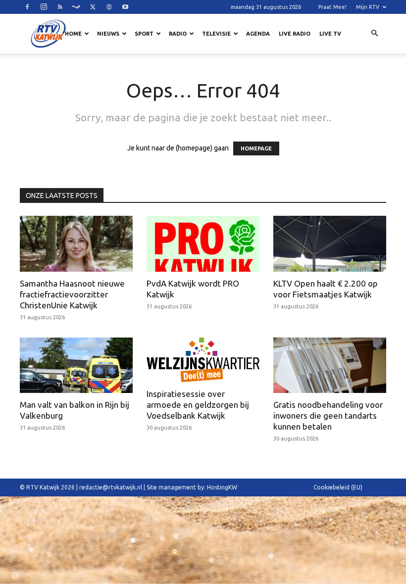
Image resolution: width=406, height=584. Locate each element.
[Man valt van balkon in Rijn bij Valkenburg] (76, 365)
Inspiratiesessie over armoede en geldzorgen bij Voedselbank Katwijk (198, 404)
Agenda (258, 34)
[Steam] (76, 7)
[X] (92, 7)
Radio (178, 34)
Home (73, 34)
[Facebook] (27, 7)
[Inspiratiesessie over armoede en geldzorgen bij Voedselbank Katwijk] (203, 360)
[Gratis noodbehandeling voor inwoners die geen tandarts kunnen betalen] (329, 365)
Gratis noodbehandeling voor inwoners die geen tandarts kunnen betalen (328, 415)
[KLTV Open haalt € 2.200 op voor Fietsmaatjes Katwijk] (329, 244)
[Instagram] (43, 7)
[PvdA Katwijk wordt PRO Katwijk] (203, 244)
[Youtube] (125, 7)
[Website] (109, 7)
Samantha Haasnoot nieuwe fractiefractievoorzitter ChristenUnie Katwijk (72, 294)
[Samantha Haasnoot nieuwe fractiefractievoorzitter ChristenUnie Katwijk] (76, 244)
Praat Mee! (332, 7)
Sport (144, 34)
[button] (374, 34)
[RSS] (59, 7)
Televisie (216, 34)
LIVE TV (330, 34)
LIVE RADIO (294, 34)
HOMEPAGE (256, 148)
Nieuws (108, 34)
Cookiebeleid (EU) (337, 487)
